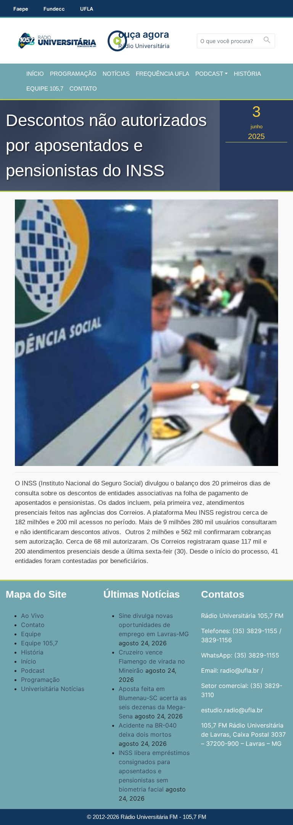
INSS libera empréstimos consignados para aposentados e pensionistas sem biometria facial (154, 771)
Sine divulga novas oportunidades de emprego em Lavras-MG (154, 625)
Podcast (209, 73)
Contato (83, 88)
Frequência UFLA (162, 73)
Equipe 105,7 (44, 88)
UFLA (86, 9)
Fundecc (54, 9)
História (247, 73)
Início (35, 73)
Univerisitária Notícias (52, 689)
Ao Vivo (32, 615)
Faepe (20, 9)
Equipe (31, 634)
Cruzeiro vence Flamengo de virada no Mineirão (152, 661)
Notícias (116, 73)
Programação (73, 73)
